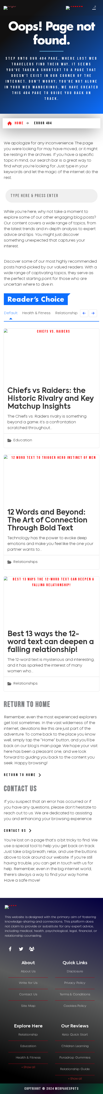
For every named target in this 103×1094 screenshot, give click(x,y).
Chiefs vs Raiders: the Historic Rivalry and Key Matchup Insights (50, 398)
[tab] (28, 963)
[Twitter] (21, 949)
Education (22, 440)
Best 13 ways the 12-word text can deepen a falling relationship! (50, 642)
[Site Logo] (10, 8)
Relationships (25, 562)
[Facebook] (10, 949)
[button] (84, 313)
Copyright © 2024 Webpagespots (51, 1089)
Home (19, 123)
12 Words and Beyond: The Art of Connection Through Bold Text (47, 520)
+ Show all (28, 1067)
